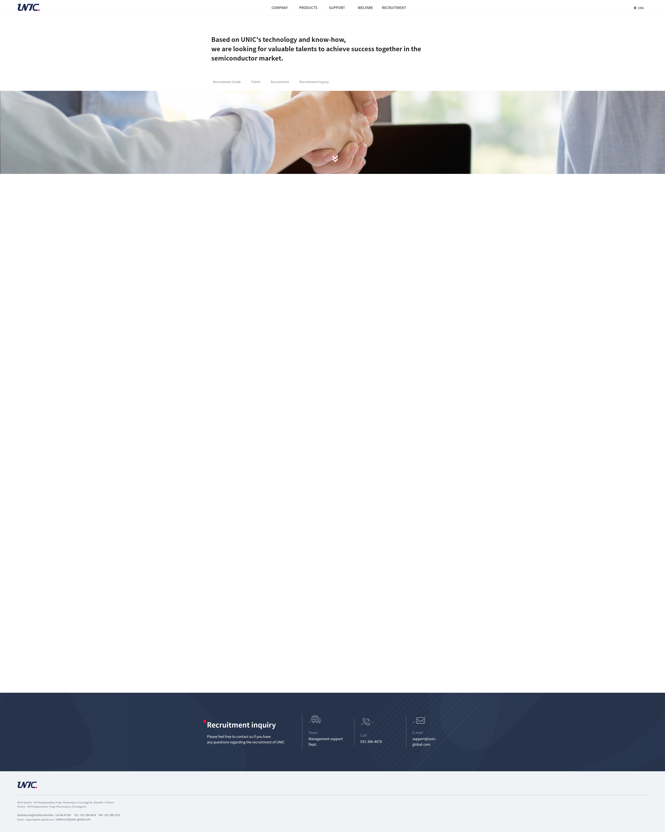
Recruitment (280, 81)
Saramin (424, 501)
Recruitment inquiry (314, 81)
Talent (255, 81)
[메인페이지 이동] (28, 8)
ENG (641, 8)
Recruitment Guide (227, 81)
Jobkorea (378, 501)
